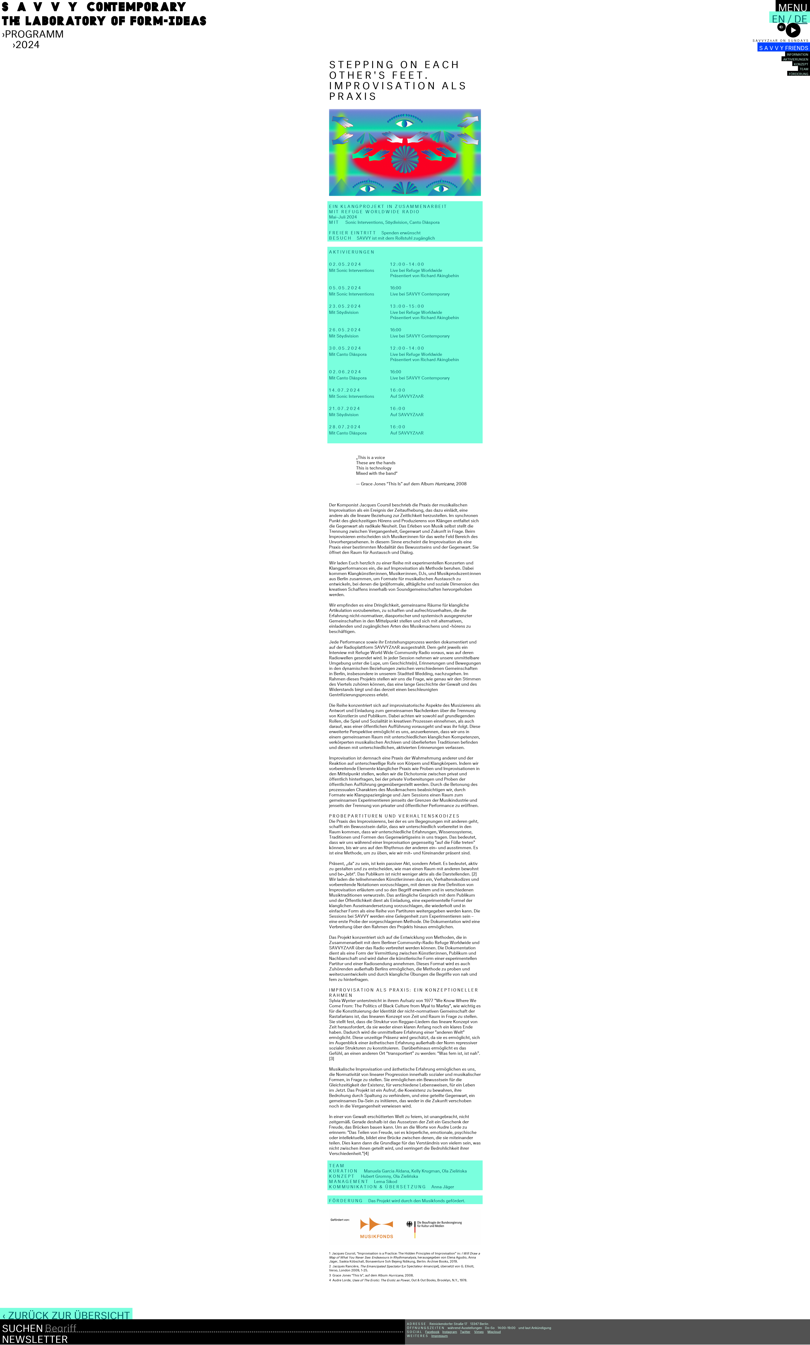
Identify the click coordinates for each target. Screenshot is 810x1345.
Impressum (439, 1335)
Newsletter (35, 1337)
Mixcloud (494, 1331)
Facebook (432, 1331)
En (778, 17)
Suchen (22, 1326)
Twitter (465, 1331)
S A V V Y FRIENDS (783, 47)
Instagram (449, 1331)
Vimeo (479, 1331)
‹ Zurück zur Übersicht (66, 1313)
